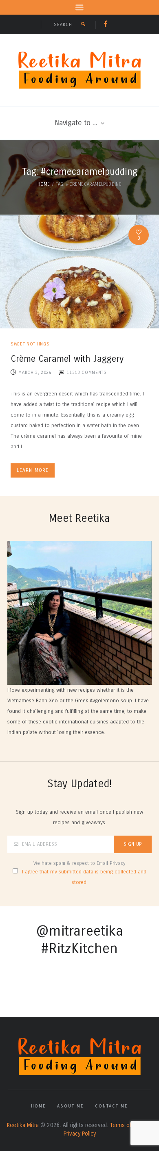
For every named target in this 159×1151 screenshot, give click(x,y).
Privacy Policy (80, 1133)
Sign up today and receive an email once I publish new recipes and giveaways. (79, 817)
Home (44, 184)
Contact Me (111, 1106)
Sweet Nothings (30, 344)
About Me (70, 1106)
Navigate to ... (76, 122)
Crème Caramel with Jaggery (67, 359)
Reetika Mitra (23, 1125)
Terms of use (126, 1125)
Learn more (33, 470)
